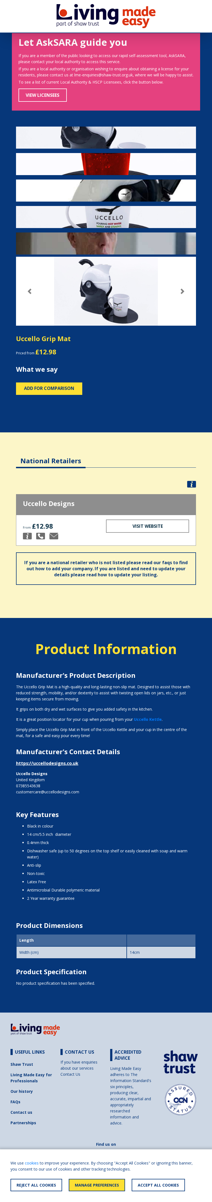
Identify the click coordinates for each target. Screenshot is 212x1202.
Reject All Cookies (36, 1185)
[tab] (51, 456)
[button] (29, 291)
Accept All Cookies (158, 1185)
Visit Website (147, 526)
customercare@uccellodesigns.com (47, 791)
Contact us (21, 1112)
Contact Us (70, 1074)
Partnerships (23, 1122)
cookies (32, 1163)
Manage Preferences (97, 1185)
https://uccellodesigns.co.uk (47, 763)
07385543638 (28, 785)
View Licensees (42, 95)
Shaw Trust (21, 1064)
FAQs (15, 1101)
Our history (21, 1091)
